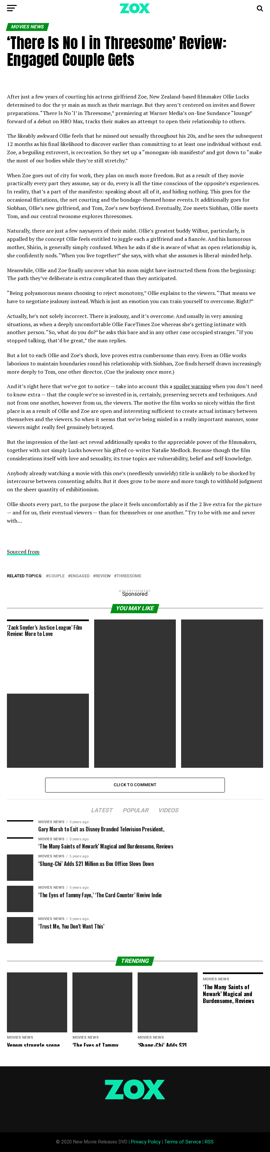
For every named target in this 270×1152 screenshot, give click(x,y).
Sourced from (23, 551)
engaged (80, 576)
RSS (209, 1142)
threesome (129, 576)
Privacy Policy (146, 1142)
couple (56, 576)
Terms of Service (182, 1142)
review (103, 576)
